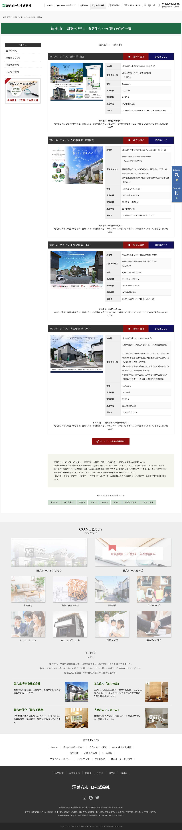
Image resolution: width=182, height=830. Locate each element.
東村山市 (54, 502)
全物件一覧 (11, 50)
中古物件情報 (12, 71)
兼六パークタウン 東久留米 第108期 (69, 245)
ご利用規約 (100, 759)
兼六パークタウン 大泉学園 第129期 (69, 328)
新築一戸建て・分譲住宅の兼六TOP (14, 17)
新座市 (82, 502)
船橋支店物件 (130, 502)
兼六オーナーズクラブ (121, 759)
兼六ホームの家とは (66, 5)
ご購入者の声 (90, 753)
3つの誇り (107, 753)
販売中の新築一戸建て (73, 747)
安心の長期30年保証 (121, 747)
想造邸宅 (74, 753)
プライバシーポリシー (60, 759)
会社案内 (84, 5)
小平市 (93, 502)
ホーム (54, 747)
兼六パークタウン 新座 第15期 (66, 56)
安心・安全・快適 (97, 747)
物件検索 (32, 17)
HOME (49, 5)
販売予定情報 (12, 64)
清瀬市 (116, 502)
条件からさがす (13, 57)
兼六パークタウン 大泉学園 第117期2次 (71, 140)
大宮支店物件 (147, 502)
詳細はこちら (161, 56)
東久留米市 (68, 502)
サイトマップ (83, 759)
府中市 (105, 502)
